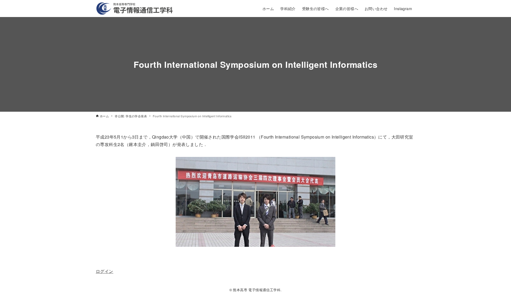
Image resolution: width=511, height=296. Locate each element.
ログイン (104, 271)
